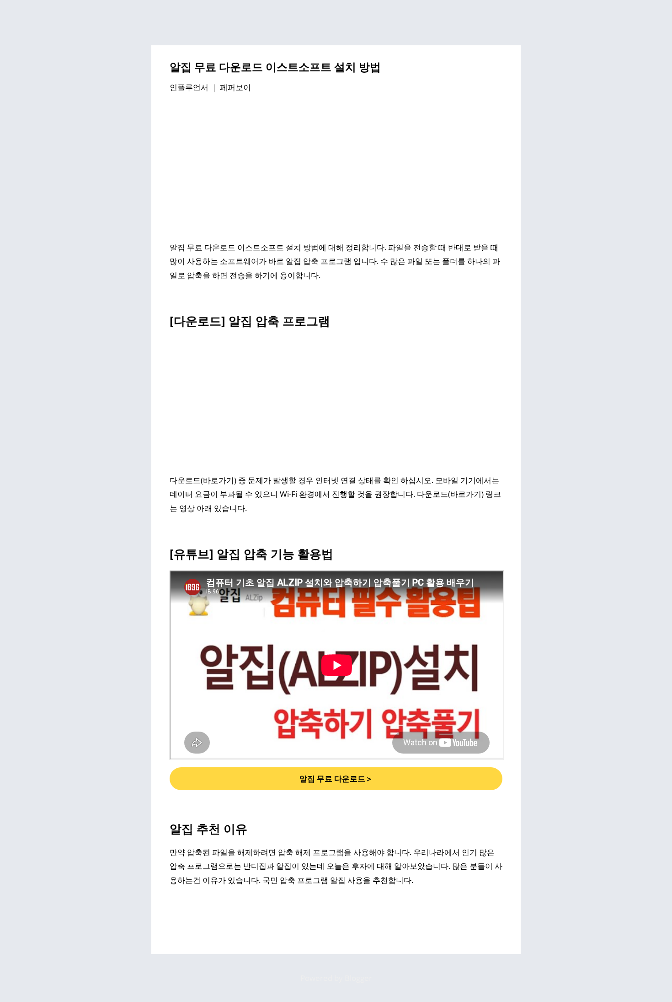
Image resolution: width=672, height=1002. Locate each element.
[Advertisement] (336, 169)
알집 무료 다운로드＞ (336, 778)
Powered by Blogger (336, 978)
